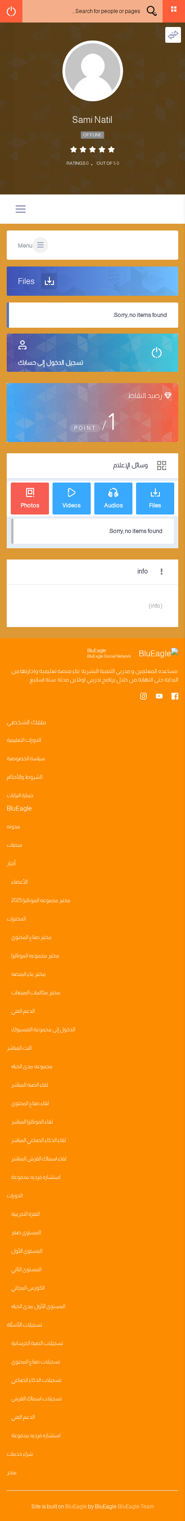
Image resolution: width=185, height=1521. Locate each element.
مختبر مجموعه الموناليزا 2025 (40, 900)
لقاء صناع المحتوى (30, 1103)
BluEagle (76, 1506)
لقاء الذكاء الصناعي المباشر (38, 1140)
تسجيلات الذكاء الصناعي (36, 1380)
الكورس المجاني (27, 1288)
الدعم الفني (23, 1011)
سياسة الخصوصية (26, 758)
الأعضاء (19, 882)
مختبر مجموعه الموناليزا (35, 955)
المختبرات (16, 919)
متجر (12, 1472)
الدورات (14, 1195)
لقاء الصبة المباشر (29, 1085)
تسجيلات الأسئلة (24, 1325)
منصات (14, 845)
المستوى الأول (26, 1251)
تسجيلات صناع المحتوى (35, 1362)
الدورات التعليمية (24, 740)
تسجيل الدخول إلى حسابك (50, 362)
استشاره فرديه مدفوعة (35, 1177)
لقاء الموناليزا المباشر (32, 1122)
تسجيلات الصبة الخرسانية (37, 1343)
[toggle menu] (21, 209)
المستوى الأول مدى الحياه (38, 1306)
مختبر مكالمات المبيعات (35, 992)
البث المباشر (19, 1048)
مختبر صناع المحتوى (31, 937)
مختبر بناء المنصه (28, 974)
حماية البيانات (20, 795)
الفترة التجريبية (25, 1214)
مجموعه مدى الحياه (32, 1066)
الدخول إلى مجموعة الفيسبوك (43, 1029)
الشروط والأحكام (24, 777)
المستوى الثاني (26, 1269)
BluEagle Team (136, 1506)
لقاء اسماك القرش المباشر (38, 1158)
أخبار (11, 863)
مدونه (13, 826)
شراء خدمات (20, 1454)
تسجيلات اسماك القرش (36, 1398)
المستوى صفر (26, 1232)
